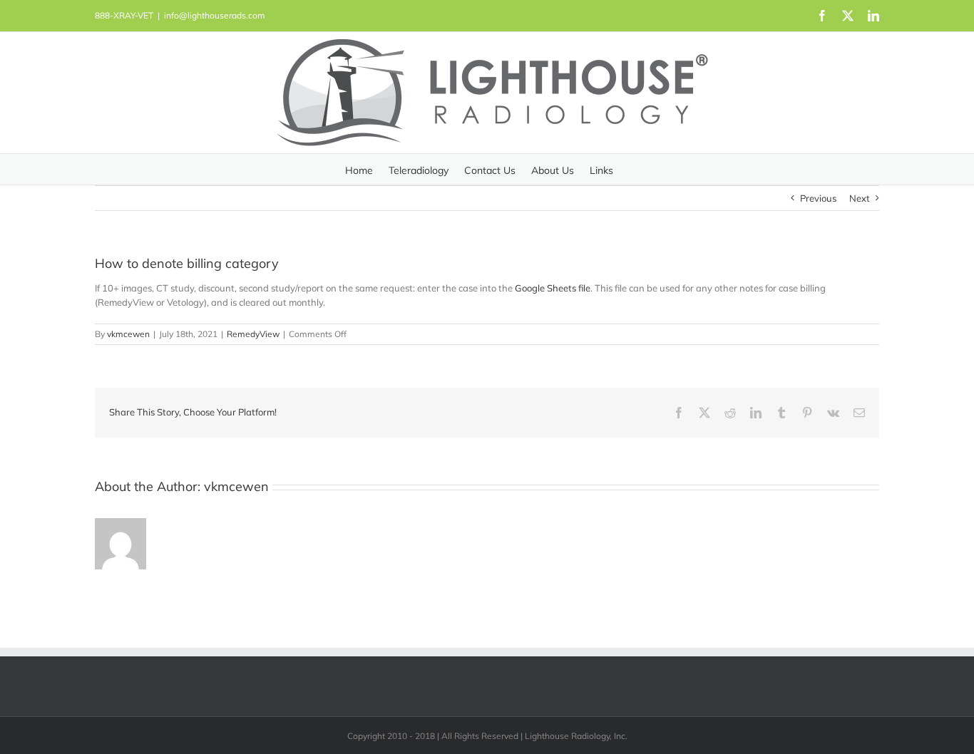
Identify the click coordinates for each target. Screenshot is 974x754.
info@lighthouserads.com (214, 15)
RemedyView (253, 334)
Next (859, 198)
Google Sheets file (552, 288)
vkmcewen (128, 334)
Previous (818, 198)
